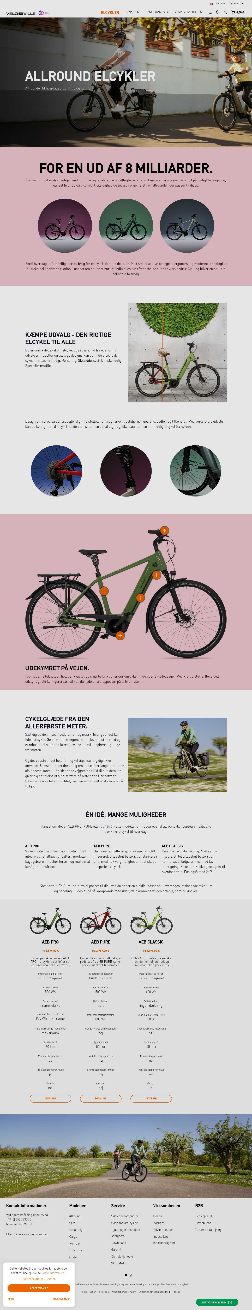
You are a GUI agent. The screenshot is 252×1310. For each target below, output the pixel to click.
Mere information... (54, 1273)
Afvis (11, 1298)
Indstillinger (61, 1298)
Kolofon (51, 1279)
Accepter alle (39, 1288)
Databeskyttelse (33, 1279)
